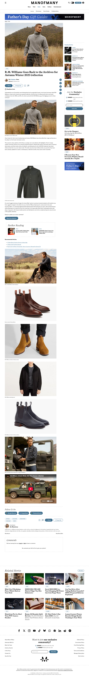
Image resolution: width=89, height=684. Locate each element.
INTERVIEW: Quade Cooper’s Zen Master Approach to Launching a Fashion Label (46, 232)
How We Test (8, 656)
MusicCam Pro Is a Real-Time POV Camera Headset (13, 616)
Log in (20, 543)
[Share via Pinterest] (61, 62)
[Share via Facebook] (61, 56)
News (29, 6)
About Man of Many (59, 533)
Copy (18, 85)
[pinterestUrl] (70, 630)
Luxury (32, 11)
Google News (24, 513)
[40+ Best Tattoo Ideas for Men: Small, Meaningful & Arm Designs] (68, 50)
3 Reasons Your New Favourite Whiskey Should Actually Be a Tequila (74, 156)
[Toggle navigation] (6, 3)
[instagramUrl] (29, 630)
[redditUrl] (65, 630)
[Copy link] (61, 65)
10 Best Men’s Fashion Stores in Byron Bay (17, 242)
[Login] (83, 3)
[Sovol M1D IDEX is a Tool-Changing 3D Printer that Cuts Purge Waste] (54, 579)
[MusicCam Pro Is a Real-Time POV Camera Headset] (14, 604)
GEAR (7, 586)
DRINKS (67, 152)
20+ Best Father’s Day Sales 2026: (52, 616)
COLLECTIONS (14, 518)
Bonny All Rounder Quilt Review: (34, 616)
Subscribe (78, 2)
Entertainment (57, 6)
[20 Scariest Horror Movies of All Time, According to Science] (68, 58)
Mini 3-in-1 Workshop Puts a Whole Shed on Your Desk (13, 591)
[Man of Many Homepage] (44, 3)
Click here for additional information (65, 670)
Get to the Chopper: (73, 133)
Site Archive (81, 656)
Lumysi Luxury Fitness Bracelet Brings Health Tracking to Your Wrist (73, 616)
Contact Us (7, 653)
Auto (44, 6)
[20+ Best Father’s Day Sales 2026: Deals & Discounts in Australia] (54, 604)
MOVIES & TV (75, 56)
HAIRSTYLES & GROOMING (77, 81)
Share (9, 85)
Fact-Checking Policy (79, 645)
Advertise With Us (9, 642)
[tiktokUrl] (39, 630)
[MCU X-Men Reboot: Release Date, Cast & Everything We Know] (68, 75)
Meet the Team (8, 645)
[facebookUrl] (19, 630)
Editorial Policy (80, 639)
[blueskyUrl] (44, 630)
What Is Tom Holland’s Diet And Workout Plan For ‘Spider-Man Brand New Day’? (78, 67)
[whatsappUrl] (49, 630)
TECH (47, 586)
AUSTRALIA (8, 518)
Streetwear (38, 11)
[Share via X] (61, 59)
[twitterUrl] (24, 630)
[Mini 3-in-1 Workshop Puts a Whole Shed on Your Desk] (14, 579)
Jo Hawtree (13, 79)
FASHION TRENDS (22, 518)
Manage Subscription (79, 653)
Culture (49, 6)
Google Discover (12, 513)
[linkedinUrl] (60, 630)
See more (81, 570)
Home (6, 21)
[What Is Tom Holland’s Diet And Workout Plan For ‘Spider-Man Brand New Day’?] (68, 67)
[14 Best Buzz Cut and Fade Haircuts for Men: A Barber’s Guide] (68, 83)
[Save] (25, 86)
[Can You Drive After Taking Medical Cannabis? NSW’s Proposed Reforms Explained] (74, 579)
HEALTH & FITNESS (76, 64)
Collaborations (55, 11)
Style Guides (46, 11)
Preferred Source (37, 513)
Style (39, 6)
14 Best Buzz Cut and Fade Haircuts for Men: (78, 84)
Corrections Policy (79, 642)
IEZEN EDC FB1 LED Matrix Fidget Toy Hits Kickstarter (33, 591)
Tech (34, 6)
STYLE (7, 68)
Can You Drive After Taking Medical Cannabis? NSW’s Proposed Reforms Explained (74, 592)
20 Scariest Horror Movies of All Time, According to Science (78, 59)
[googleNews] (54, 630)
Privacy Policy (80, 648)
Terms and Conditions (79, 650)
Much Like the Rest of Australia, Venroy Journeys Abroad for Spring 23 (24, 246)
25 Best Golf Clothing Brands (14, 244)
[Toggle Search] (69, 3)
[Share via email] (60, 93)
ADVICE (73, 47)
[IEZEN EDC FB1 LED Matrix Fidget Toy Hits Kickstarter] (34, 579)
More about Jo (7, 533)
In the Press (7, 650)
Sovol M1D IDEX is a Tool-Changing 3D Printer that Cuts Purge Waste (54, 591)
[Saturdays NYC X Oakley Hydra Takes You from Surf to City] (11, 232)
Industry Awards (9, 648)
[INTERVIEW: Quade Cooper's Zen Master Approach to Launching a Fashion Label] (34, 232)
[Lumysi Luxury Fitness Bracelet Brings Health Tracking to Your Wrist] (74, 604)
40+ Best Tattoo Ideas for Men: (77, 50)
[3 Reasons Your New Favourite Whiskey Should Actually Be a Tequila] (74, 144)
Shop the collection (11, 218)
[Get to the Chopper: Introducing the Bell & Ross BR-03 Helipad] (74, 121)
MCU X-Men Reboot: (76, 76)
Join (25, 543)
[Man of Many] (44, 659)
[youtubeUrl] (34, 630)
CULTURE (67, 128)
